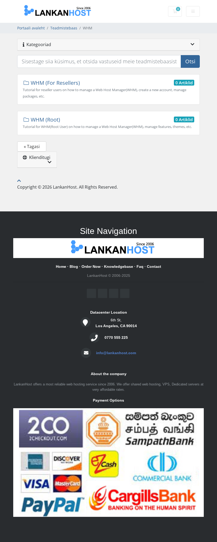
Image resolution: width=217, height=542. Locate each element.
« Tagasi (32, 146)
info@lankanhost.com (116, 353)
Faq (140, 266)
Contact (154, 266)
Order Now (91, 266)
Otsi (190, 61)
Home (61, 266)
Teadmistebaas (63, 27)
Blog (74, 266)
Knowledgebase (118, 266)
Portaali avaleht (31, 27)
